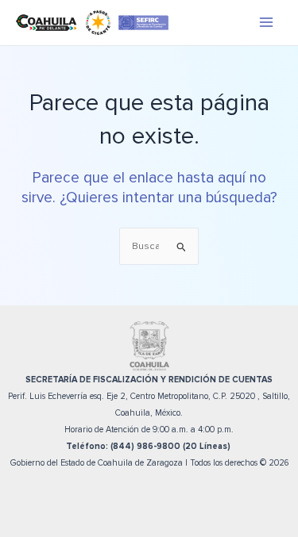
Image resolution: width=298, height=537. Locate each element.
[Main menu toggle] (266, 22)
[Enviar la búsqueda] (181, 247)
